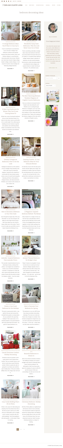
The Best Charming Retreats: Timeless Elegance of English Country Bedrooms (31, 98)
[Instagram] (4, 1)
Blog (26, 5)
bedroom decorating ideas (10, 41)
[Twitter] (11, 1)
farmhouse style (35, 350)
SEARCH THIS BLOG (50, 75)
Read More (10, 68)
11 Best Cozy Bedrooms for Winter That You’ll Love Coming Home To (10, 111)
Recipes (53, 5)
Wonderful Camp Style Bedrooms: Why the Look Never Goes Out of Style (31, 46)
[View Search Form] (61, 1)
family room (18, 350)
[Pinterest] (6, 1)
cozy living (36, 209)
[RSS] (8, 1)
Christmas (13, 350)
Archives (47, 83)
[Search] (58, 78)
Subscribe (19, 1)
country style (36, 304)
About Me (14, 1)
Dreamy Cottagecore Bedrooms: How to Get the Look (10, 162)
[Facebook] (2, 1)
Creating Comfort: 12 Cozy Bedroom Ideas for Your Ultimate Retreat (31, 162)
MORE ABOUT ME (53, 68)
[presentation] (10, 30)
